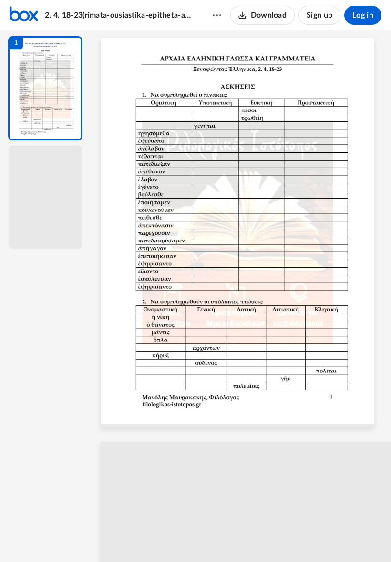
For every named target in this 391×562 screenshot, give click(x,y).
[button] (45, 88)
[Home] (24, 15)
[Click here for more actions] (216, 15)
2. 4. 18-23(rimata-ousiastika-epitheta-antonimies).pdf (119, 15)
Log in (362, 15)
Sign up (319, 15)
